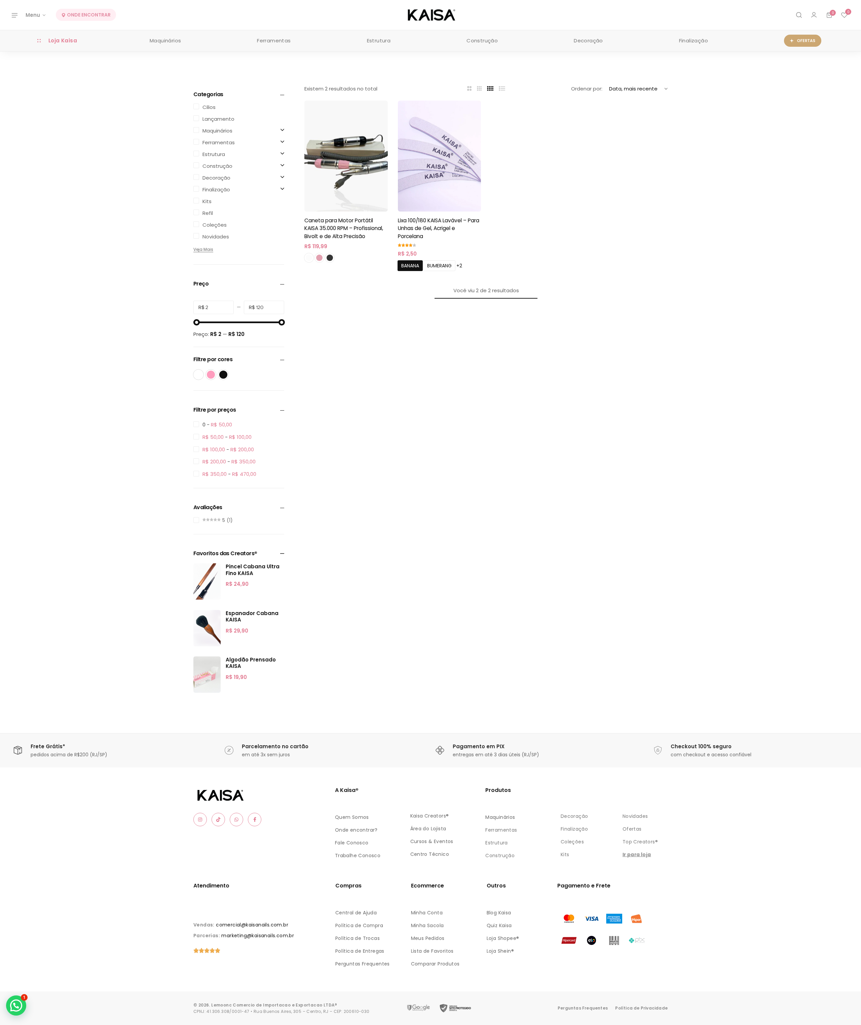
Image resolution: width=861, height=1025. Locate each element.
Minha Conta (427, 912)
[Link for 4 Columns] (490, 88)
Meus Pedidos (428, 938)
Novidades (635, 816)
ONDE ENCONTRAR (88, 15)
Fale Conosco (352, 842)
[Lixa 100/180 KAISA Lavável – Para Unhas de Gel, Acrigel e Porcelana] (439, 156)
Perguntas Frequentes (362, 963)
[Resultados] (799, 15)
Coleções (572, 841)
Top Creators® (640, 841)
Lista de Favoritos (432, 951)
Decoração (588, 40)
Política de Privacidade (641, 1008)
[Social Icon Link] (200, 819)
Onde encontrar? (356, 830)
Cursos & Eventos (431, 841)
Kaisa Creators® (429, 815)
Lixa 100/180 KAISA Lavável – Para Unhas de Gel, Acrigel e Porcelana (438, 228)
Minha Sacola (427, 925)
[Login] (814, 15)
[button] (844, 15)
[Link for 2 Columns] (469, 88)
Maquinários (165, 40)
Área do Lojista (428, 828)
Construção (482, 40)
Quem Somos (352, 817)
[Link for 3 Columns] (479, 88)
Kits (565, 854)
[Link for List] (502, 88)
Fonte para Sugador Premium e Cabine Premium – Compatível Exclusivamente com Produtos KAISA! (87, 988)
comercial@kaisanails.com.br (252, 924)
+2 (459, 265)
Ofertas (632, 829)
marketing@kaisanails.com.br (257, 935)
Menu (33, 14)
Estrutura (379, 40)
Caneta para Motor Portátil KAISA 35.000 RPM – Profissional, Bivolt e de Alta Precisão (343, 228)
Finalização (693, 40)
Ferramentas (274, 40)
